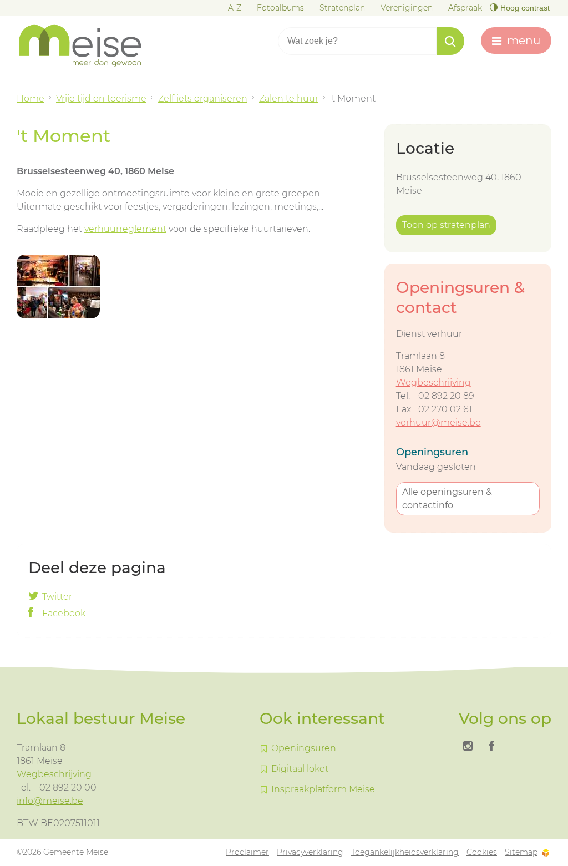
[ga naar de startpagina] (89, 45)
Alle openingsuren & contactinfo (447, 498)
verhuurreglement (125, 229)
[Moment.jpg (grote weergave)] (58, 286)
